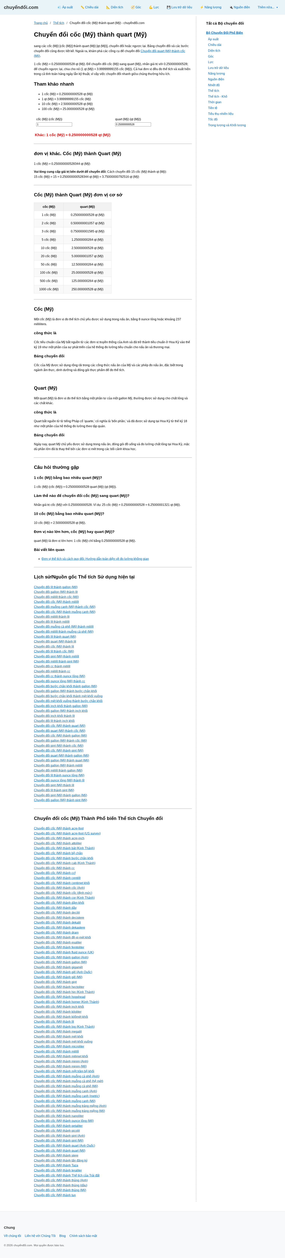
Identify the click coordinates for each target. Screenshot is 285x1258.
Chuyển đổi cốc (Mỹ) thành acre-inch (59, 838)
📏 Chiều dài (89, 7)
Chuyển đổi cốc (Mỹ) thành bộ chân (58, 853)
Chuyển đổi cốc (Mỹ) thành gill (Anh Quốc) (63, 972)
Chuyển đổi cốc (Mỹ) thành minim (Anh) (61, 1061)
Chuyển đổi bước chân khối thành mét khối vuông (68, 696)
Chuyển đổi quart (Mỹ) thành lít (55, 641)
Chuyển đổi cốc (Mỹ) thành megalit (58, 1031)
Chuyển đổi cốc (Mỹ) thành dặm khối (59, 902)
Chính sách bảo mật (83, 1235)
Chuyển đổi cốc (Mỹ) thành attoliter (58, 843)
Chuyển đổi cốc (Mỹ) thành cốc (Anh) (59, 887)
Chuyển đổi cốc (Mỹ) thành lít (54, 646)
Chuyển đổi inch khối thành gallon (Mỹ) (61, 706)
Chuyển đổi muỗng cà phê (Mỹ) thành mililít (63, 626)
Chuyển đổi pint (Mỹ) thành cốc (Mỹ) (58, 745)
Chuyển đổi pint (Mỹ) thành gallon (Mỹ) (60, 795)
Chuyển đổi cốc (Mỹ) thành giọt (55, 982)
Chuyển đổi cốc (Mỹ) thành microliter (59, 1046)
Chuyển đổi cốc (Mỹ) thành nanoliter (59, 1116)
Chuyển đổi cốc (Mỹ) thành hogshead (59, 996)
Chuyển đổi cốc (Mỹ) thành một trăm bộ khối (64, 1071)
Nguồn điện (216, 79)
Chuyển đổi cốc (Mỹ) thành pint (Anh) (59, 1135)
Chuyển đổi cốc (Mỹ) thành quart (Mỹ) (59, 725)
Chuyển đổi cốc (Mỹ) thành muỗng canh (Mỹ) (64, 612)
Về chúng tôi (12, 1235)
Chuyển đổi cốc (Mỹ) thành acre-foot (59, 828)
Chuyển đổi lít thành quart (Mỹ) (55, 636)
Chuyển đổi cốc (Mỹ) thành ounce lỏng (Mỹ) (64, 1120)
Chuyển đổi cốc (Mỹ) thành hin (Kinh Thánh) (64, 992)
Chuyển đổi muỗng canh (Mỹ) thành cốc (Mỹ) (64, 606)
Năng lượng (216, 73)
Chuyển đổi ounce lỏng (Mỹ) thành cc (59, 681)
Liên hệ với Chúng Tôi (40, 1235)
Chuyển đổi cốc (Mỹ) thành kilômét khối (61, 1016)
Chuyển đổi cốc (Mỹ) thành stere (56, 1155)
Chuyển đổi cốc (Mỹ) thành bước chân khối (63, 858)
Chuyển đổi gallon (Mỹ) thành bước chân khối (65, 691)
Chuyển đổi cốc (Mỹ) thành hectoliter (59, 987)
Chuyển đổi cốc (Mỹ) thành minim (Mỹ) (60, 1066)
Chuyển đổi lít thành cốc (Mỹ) (54, 651)
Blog (62, 1235)
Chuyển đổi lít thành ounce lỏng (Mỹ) (59, 775)
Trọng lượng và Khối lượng (227, 125)
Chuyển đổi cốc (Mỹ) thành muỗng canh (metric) (67, 1096)
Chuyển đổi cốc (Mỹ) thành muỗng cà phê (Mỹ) (66, 1086)
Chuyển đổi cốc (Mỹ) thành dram (56, 932)
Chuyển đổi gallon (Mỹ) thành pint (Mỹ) (60, 800)
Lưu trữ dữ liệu (218, 67)
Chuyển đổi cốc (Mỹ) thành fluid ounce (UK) (64, 952)
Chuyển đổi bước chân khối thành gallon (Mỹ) (65, 686)
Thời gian (214, 102)
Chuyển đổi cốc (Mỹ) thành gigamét (58, 967)
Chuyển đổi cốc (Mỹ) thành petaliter (58, 1125)
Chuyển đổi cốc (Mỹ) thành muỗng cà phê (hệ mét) (68, 1081)
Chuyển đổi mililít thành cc (52, 671)
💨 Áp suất (65, 7)
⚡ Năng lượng (210, 7)
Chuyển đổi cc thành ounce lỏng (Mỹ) (59, 676)
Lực (210, 62)
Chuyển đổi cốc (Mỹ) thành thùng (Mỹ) (60, 1190)
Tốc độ (213, 119)
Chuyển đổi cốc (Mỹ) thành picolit (57, 1130)
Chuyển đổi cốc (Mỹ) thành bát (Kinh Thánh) (64, 848)
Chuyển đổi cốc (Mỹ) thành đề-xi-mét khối (62, 937)
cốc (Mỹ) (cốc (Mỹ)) (49, 119)
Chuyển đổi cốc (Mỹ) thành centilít (57, 878)
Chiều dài (214, 44)
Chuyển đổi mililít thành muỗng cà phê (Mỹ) (63, 631)
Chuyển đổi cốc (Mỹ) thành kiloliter (57, 1011)
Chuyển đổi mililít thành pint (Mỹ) (56, 661)
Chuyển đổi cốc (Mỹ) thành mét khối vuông (63, 1041)
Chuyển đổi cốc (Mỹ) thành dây (55, 907)
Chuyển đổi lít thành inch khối (54, 721)
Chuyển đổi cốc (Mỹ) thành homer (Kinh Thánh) (66, 1002)
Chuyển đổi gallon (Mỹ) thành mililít (58, 765)
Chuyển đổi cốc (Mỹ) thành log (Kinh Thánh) (64, 1026)
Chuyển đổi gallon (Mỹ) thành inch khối (61, 710)
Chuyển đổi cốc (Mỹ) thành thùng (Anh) (61, 1180)
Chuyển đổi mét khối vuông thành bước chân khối (68, 701)
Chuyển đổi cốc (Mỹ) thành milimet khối (61, 1056)
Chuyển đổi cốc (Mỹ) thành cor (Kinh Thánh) (64, 897)
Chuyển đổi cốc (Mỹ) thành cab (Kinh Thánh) (64, 863)
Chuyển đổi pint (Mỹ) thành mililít (56, 656)
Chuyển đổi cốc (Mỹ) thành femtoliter (59, 947)
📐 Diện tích (114, 7)
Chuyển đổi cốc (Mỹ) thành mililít (56, 601)
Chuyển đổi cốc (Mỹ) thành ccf (54, 873)
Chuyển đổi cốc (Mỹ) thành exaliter (58, 942)
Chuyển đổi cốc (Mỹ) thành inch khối (59, 1006)
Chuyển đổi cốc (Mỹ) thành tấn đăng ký (60, 1160)
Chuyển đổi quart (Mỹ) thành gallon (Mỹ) (61, 755)
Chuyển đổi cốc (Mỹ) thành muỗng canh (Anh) (65, 1091)
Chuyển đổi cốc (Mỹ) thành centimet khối (62, 883)
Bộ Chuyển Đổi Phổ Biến (224, 32)
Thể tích (58, 23)
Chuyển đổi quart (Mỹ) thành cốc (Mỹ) (59, 730)
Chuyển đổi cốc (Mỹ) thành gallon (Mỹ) (60, 735)
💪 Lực (154, 7)
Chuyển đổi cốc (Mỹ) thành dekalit (57, 922)
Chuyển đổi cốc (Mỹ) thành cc (54, 868)
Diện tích (214, 50)
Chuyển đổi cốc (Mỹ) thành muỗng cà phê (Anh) (66, 1076)
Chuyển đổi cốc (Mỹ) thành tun (55, 1195)
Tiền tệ (212, 108)
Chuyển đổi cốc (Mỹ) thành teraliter (58, 1170)
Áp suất (213, 39)
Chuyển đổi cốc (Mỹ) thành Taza (56, 1165)
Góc (211, 56)
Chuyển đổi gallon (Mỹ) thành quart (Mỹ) (61, 760)
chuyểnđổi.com (21, 7)
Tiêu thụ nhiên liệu (220, 113)
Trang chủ (41, 23)
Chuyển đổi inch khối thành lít (54, 716)
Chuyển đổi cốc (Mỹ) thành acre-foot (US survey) (67, 833)
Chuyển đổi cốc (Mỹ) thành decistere (59, 917)
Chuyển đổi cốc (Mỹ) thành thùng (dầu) (60, 1185)
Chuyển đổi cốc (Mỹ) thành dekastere (59, 927)
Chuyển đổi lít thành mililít (51, 621)
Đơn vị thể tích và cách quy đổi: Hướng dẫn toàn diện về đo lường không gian (95, 558)
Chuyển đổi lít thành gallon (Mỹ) (56, 587)
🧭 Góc (136, 7)
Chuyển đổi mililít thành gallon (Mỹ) (58, 770)
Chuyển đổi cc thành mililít (52, 666)
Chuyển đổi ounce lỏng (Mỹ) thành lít (59, 780)
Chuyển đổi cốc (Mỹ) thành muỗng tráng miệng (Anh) (70, 1106)
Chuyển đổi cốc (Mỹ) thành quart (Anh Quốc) (64, 1145)
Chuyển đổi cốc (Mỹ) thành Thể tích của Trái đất (66, 1175)
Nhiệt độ (214, 85)
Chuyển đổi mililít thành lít (51, 616)
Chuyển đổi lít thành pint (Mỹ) (54, 790)
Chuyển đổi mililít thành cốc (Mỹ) (56, 597)
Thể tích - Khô (217, 96)
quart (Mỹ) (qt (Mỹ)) (128, 119)
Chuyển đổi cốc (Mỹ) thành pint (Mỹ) (58, 750)
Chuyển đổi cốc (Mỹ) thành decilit (57, 912)
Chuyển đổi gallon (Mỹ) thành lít (56, 592)
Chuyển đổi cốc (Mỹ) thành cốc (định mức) (63, 893)
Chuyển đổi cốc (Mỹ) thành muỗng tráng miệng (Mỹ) (69, 1111)
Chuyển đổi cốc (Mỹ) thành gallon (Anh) (61, 957)
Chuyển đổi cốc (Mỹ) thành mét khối (58, 1036)
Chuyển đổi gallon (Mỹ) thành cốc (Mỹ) (60, 740)
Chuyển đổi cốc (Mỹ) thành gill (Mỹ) (58, 977)
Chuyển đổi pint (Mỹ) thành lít (54, 785)
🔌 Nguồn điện (239, 7)
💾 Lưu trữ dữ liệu (179, 7)
